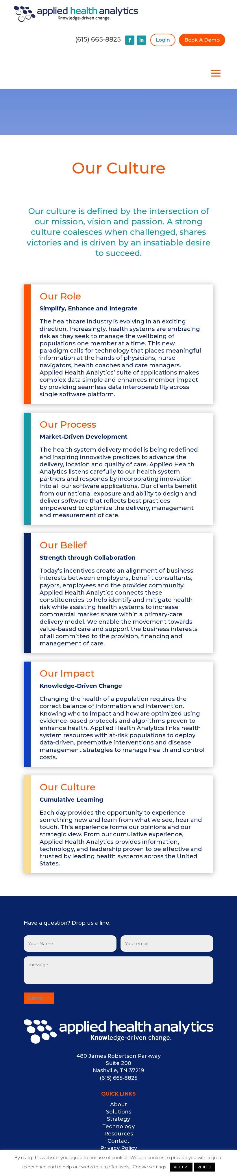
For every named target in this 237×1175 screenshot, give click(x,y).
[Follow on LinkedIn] (141, 40)
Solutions (118, 1112)
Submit (35, 998)
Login (163, 40)
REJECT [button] (204, 1167)
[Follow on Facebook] (129, 40)
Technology (118, 1126)
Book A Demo (202, 40)
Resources (118, 1134)
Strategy (118, 1119)
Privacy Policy (118, 1148)
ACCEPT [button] (181, 1167)
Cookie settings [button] (149, 1167)
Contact (118, 1141)
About (118, 1104)
